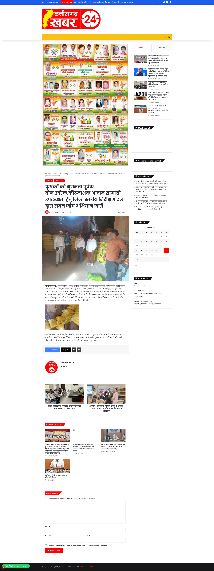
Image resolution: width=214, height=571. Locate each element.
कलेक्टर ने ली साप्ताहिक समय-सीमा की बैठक (56, 476)
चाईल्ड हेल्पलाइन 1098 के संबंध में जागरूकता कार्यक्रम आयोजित (158, 84)
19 (146, 250)
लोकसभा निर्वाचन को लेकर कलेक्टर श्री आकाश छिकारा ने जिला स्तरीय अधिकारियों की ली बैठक (84, 447)
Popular (162, 47)
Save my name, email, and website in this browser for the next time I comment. (77, 545)
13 (151, 246)
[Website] (61, 366)
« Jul (135, 265)
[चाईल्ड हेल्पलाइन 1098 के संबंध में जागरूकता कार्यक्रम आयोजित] (140, 85)
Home (49, 174)
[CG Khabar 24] (71, 19)
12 (146, 246)
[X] (66, 366)
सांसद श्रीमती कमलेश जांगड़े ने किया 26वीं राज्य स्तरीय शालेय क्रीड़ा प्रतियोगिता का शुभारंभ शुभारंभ (158, 59)
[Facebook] (64, 366)
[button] (16, 566)
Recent (141, 47)
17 (137, 250)
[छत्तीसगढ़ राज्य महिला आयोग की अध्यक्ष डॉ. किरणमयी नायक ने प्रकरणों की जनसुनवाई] (113, 435)
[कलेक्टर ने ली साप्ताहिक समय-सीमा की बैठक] (57, 466)
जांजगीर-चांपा (59, 181)
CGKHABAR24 (54, 212)
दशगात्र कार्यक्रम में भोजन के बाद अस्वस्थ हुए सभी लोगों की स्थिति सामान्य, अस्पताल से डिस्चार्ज (158, 96)
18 (142, 250)
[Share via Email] (74, 349)
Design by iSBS (87, 567)
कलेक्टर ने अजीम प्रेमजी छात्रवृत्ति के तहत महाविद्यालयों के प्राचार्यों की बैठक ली (158, 109)
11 (141, 246)
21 (156, 250)
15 (161, 246)
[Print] (79, 349)
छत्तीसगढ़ (55, 174)
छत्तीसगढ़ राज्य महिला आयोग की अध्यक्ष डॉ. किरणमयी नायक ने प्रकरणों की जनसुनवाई (113, 446)
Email (48, 536)
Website (90, 536)
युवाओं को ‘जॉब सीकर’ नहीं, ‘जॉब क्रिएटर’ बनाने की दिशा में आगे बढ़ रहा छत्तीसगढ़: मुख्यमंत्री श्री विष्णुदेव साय (158, 72)
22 (161, 250)
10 (137, 246)
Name (48, 526)
